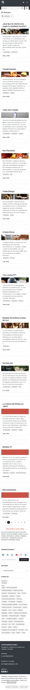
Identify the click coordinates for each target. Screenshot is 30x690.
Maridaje (20, 610)
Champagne (5, 596)
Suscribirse (24, 559)
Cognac (18, 596)
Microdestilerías (9, 490)
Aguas (3, 587)
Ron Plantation (9, 150)
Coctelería (12, 596)
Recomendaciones (21, 472)
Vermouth (21, 629)
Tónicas (15, 627)
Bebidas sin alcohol (18, 590)
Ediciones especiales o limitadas (9, 604)
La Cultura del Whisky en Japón (13, 405)
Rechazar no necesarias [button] (11, 686)
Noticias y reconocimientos (20, 613)
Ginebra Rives (8, 232)
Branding (4, 593)
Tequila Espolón (9, 69)
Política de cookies (11, 682)
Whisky (20, 429)
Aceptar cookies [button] (24, 686)
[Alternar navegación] (27, 2)
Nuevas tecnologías (14, 615)
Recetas (11, 621)
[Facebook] (3, 555)
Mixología (4, 582)
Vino (26, 629)
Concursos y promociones (8, 598)
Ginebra (12, 257)
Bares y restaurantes (12, 587)
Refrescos (4, 624)
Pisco (3, 618)
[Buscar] (22, 8)
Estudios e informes (7, 607)
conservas (19, 598)
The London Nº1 (9, 275)
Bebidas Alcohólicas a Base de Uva (14, 319)
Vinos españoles (6, 632)
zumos (23, 632)
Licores (14, 610)
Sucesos (4, 627)
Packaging (23, 615)
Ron (11, 174)
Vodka (11, 215)
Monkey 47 (7, 447)
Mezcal (10, 613)
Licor (10, 610)
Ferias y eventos (17, 607)
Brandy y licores (12, 593)
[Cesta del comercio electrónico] (23, 2)
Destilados (14, 52)
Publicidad (4, 621)
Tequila (12, 92)
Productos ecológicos (11, 618)
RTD (13, 624)
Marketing (4, 613)
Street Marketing (20, 624)
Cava (19, 593)
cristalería (4, 601)
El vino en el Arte (23, 604)
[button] (27, 8)
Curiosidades (6, 52)
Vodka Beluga (8, 191)
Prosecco (21, 618)
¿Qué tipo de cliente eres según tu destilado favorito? (15, 25)
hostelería (4, 610)
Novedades (5, 615)
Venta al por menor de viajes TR (9, 629)
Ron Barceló (8, 363)
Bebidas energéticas (7, 590)
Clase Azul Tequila (10, 110)
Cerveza (24, 593)
